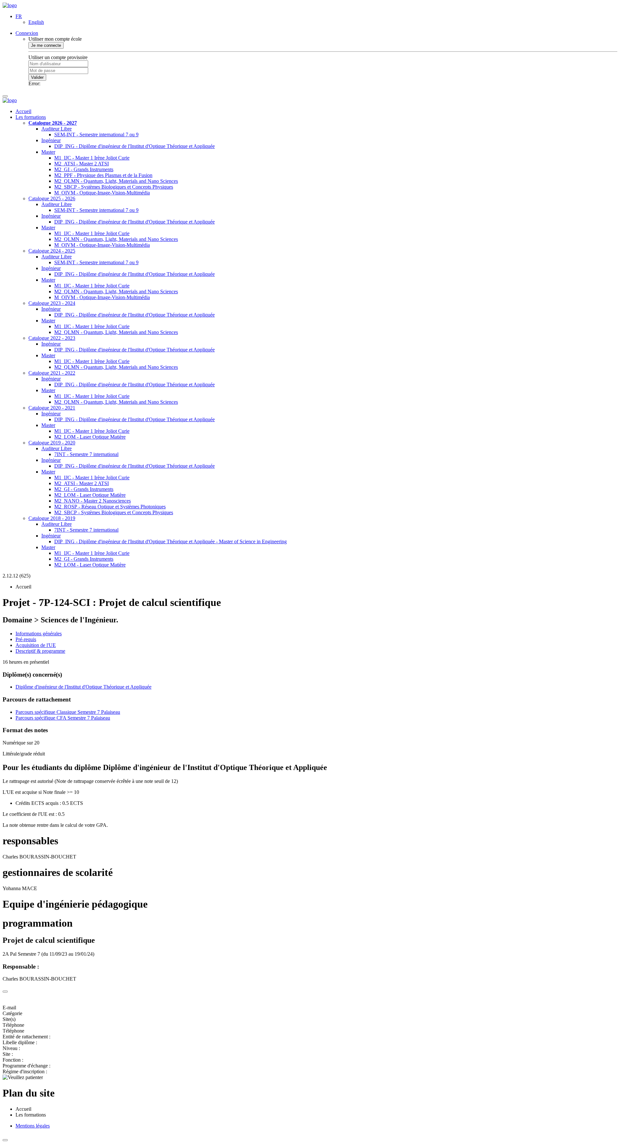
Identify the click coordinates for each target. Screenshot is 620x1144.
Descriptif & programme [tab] (40, 651)
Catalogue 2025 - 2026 (51, 198)
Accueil (23, 111)
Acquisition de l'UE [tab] (36, 645)
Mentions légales (33, 1125)
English (36, 22)
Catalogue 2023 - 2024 (51, 303)
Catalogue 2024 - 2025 (51, 251)
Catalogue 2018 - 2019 (51, 518)
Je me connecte (46, 45)
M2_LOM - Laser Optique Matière (90, 437)
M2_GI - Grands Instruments (83, 169)
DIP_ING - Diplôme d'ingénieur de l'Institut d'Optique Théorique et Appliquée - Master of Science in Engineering (170, 541)
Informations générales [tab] (39, 633)
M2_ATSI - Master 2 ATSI (81, 163)
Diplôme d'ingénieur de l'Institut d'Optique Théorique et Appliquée (83, 687)
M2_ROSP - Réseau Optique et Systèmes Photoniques (110, 506)
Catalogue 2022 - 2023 (51, 338)
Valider (37, 77)
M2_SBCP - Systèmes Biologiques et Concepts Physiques (113, 187)
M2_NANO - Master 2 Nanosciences (92, 501)
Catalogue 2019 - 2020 (51, 442)
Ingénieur (51, 140)
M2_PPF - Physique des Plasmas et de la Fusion (103, 175)
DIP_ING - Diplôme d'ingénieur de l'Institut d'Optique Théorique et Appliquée (134, 146)
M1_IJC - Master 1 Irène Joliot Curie (91, 158)
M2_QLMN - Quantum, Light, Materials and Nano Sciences (116, 181)
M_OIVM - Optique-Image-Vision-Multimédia (102, 192)
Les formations (31, 117)
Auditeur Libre (56, 128)
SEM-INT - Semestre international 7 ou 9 (96, 134)
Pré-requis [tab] (26, 639)
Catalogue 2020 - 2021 (51, 408)
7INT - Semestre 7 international (86, 454)
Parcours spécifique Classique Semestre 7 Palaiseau (68, 712)
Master (48, 152)
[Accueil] (10, 5)
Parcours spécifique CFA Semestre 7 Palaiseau (63, 718)
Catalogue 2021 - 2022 (51, 373)
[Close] (5, 992)
